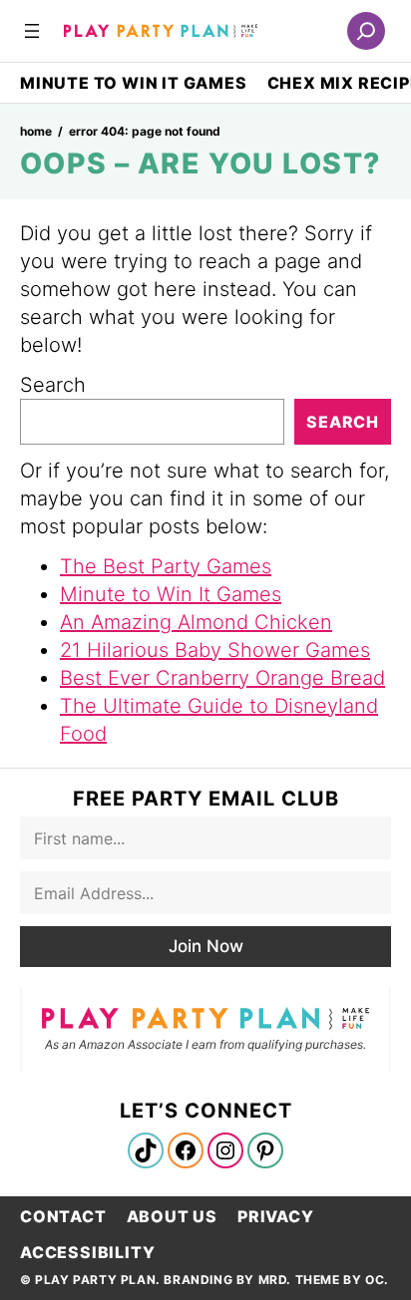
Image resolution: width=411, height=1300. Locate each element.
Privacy (275, 1216)
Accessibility (87, 1252)
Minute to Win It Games (170, 594)
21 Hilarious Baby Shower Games (215, 650)
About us (172, 1216)
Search (53, 385)
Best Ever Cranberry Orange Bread (222, 678)
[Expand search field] (366, 31)
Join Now (206, 946)
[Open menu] (32, 31)
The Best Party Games (165, 566)
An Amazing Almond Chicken (196, 622)
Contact (63, 1216)
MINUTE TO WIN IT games (133, 83)
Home (36, 131)
